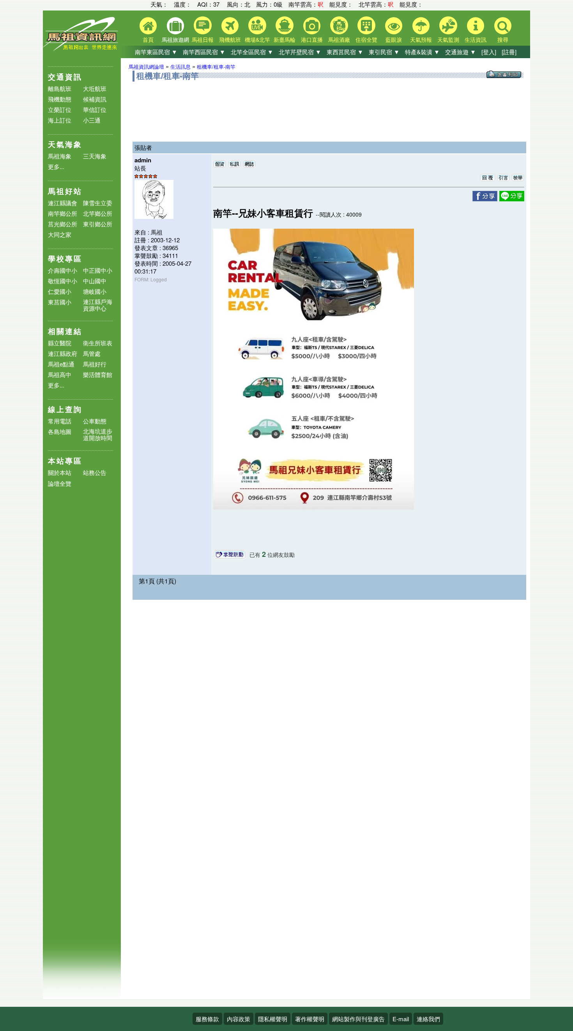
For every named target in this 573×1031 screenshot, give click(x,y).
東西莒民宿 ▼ (345, 52)
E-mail (401, 1019)
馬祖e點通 (61, 364)
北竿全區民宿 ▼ (252, 52)
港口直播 (312, 39)
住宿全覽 (366, 39)
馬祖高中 (59, 374)
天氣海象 (65, 144)
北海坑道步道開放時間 (97, 434)
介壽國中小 (62, 270)
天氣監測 (448, 39)
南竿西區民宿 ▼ (204, 52)
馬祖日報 (203, 39)
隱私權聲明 (272, 1019)
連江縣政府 (62, 353)
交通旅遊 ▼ (460, 52)
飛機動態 (59, 99)
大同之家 (59, 234)
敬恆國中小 (62, 280)
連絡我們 (428, 1019)
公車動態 (94, 421)
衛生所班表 (97, 343)
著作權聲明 (309, 1019)
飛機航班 (230, 39)
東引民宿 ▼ (384, 52)
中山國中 (94, 280)
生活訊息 (180, 66)
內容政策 (238, 1019)
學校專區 (65, 258)
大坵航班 (94, 88)
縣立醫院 (59, 343)
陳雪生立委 (97, 202)
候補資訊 (94, 99)
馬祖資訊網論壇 (146, 66)
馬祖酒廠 (339, 39)
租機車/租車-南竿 (216, 66)
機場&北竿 (257, 39)
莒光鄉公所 (62, 223)
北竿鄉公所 (97, 213)
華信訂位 (94, 109)
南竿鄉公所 (62, 213)
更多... (56, 166)
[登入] (488, 52)
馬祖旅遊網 (175, 39)
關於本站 (59, 472)
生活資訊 (475, 39)
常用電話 (59, 421)
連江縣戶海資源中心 (97, 304)
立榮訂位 (59, 109)
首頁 (148, 39)
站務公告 (94, 472)
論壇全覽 (59, 483)
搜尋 (502, 39)
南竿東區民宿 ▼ (156, 52)
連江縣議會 (62, 202)
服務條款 (207, 1019)
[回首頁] (82, 49)
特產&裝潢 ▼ (422, 52)
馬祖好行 (94, 364)
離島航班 (59, 88)
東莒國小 (59, 302)
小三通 (92, 120)
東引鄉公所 (97, 223)
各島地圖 (59, 431)
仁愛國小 (59, 291)
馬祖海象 (59, 156)
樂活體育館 (97, 374)
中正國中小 (97, 270)
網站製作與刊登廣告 (358, 1019)
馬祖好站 (65, 191)
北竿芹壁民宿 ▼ (300, 52)
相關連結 (65, 331)
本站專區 (65, 460)
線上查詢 (65, 409)
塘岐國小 (94, 291)
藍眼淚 (394, 39)
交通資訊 (65, 76)
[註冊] (509, 52)
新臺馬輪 (284, 39)
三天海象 (94, 156)
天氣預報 (421, 39)
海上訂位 (59, 120)
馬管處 (92, 353)
